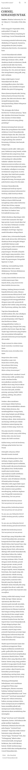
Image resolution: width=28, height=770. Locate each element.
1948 (4, 755)
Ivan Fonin (18, 762)
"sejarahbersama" (7, 2)
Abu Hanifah (5, 8)
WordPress (24, 766)
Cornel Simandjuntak (10, 758)
